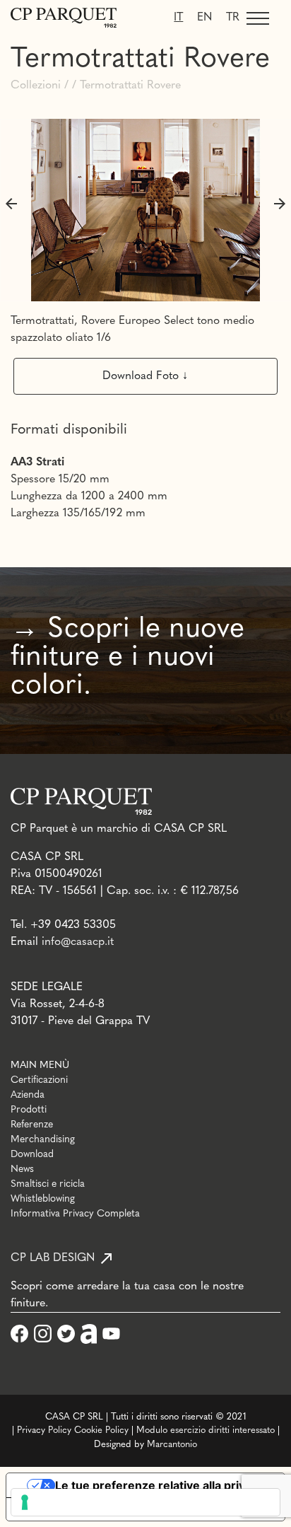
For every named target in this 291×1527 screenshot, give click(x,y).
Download (32, 1154)
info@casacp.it (78, 942)
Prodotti (29, 1110)
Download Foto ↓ (145, 376)
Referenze (32, 1125)
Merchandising (43, 1139)
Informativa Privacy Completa (75, 1214)
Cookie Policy (101, 1430)
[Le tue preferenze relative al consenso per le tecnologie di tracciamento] (145, 1502)
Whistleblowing (43, 1199)
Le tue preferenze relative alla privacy (159, 1485)
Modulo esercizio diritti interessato (205, 1430)
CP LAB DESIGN (53, 1258)
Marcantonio (172, 1444)
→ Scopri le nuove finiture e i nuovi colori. (127, 657)
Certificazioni (39, 1080)
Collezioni (36, 85)
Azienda (27, 1095)
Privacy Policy (44, 1430)
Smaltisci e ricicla (48, 1184)
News (22, 1169)
